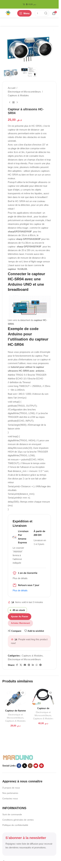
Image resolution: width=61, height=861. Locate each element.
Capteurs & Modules (18, 95)
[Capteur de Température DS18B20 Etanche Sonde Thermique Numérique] (43, 696)
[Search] (46, 13)
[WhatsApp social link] (36, 665)
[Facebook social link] (17, 665)
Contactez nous (10, 798)
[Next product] (17, 102)
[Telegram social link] (40, 665)
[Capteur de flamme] (15, 698)
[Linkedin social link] (33, 665)
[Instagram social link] (30, 765)
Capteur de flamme (15, 710)
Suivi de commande (12, 814)
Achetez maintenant (20, 623)
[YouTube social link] (35, 765)
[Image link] (18, 757)
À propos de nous (11, 787)
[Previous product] (10, 102)
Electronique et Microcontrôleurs (24, 91)
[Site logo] (8, 13)
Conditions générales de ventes (18, 819)
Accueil (11, 88)
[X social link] (21, 665)
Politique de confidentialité (15, 825)
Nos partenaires (10, 793)
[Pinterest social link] (29, 665)
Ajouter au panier (19, 616)
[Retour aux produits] (13, 102)
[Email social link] (25, 665)
